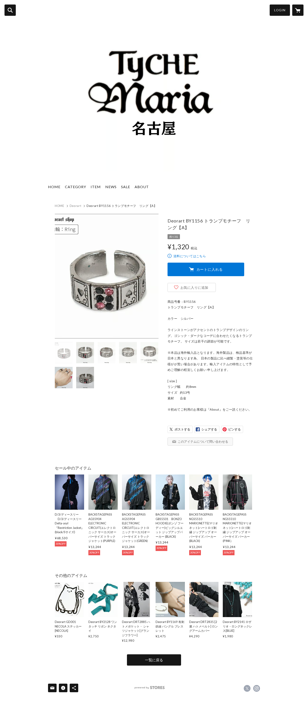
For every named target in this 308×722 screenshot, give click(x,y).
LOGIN (279, 10)
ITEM (96, 187)
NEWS (111, 187)
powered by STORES (149, 687)
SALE (125, 187)
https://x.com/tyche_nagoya (247, 688)
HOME (54, 187)
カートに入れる (209, 269)
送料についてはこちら (189, 256)
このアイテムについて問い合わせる (203, 441)
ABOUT (142, 187)
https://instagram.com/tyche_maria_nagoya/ (256, 688)
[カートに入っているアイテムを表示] (297, 10)
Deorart (75, 206)
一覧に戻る (154, 660)
